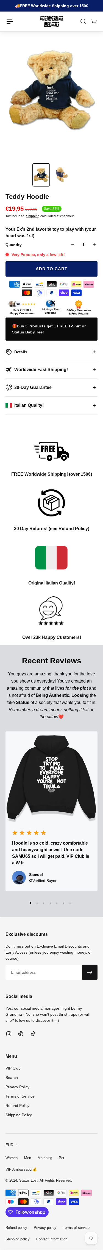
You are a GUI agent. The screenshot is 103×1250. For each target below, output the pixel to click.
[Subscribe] (90, 972)
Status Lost (28, 1180)
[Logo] (51, 21)
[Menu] (9, 21)
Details (20, 352)
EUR (9, 1145)
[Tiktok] (33, 1034)
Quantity (13, 245)
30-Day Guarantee (33, 387)
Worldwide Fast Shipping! (41, 369)
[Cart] (93, 21)
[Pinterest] (21, 1034)
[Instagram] (9, 1034)
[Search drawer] (83, 21)
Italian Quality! (29, 405)
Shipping (33, 216)
